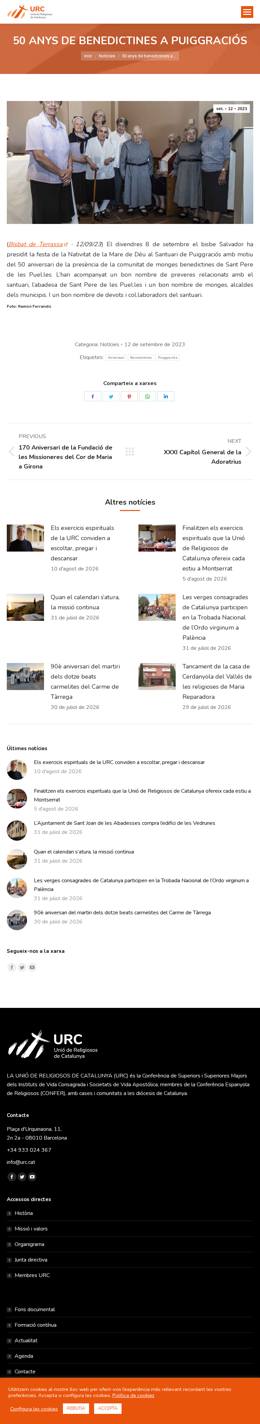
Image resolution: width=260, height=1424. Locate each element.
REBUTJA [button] (76, 1408)
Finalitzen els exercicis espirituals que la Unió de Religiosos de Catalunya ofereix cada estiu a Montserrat (213, 548)
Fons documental (35, 1309)
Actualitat (26, 1340)
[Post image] (25, 538)
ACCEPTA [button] (107, 1408)
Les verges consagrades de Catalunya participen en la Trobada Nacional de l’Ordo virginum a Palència (215, 617)
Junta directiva (31, 1260)
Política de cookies (133, 1395)
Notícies (109, 344)
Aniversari (116, 357)
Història (24, 1213)
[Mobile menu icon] (247, 12)
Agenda (24, 1356)
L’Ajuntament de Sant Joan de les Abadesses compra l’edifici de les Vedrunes (124, 823)
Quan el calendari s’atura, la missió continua (85, 602)
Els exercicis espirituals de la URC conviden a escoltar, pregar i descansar (82, 543)
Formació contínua (36, 1325)
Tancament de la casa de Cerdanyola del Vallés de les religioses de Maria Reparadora (217, 681)
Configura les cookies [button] (34, 1409)
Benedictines (141, 357)
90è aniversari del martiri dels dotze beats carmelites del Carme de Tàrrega (85, 681)
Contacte (25, 1371)
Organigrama (29, 1244)
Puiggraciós (167, 357)
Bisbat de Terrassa (35, 244)
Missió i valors (31, 1228)
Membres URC (32, 1275)
